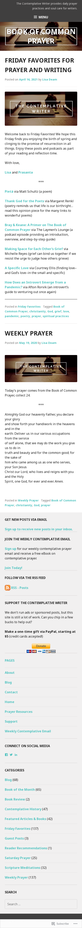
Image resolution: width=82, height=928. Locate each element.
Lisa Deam (49, 79)
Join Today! (13, 568)
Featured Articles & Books (25, 819)
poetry (25, 316)
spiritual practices (56, 316)
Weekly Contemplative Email (28, 731)
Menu (43, 17)
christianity (37, 311)
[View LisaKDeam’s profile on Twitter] (11, 754)
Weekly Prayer (28, 500)
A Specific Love (17, 268)
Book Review (15, 799)
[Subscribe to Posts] (7, 588)
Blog (8, 682)
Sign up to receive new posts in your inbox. (39, 529)
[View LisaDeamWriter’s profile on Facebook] (6, 754)
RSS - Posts (19, 588)
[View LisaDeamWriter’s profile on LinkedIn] (16, 754)
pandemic (12, 316)
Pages (10, 660)
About (10, 672)
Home (9, 702)
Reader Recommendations (26, 848)
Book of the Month (20, 789)
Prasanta (25, 172)
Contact (11, 692)
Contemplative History (23, 809)
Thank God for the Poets (24, 201)
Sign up (10, 548)
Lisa (8, 172)
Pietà (9, 191)
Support (11, 721)
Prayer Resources (18, 711)
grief (58, 311)
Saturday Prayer (18, 858)
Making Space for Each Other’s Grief (34, 249)
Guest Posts (14, 838)
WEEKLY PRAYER (29, 333)
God (50, 311)
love (66, 311)
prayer (36, 316)
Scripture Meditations (22, 867)
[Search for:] (41, 904)
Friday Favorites (29, 306)
